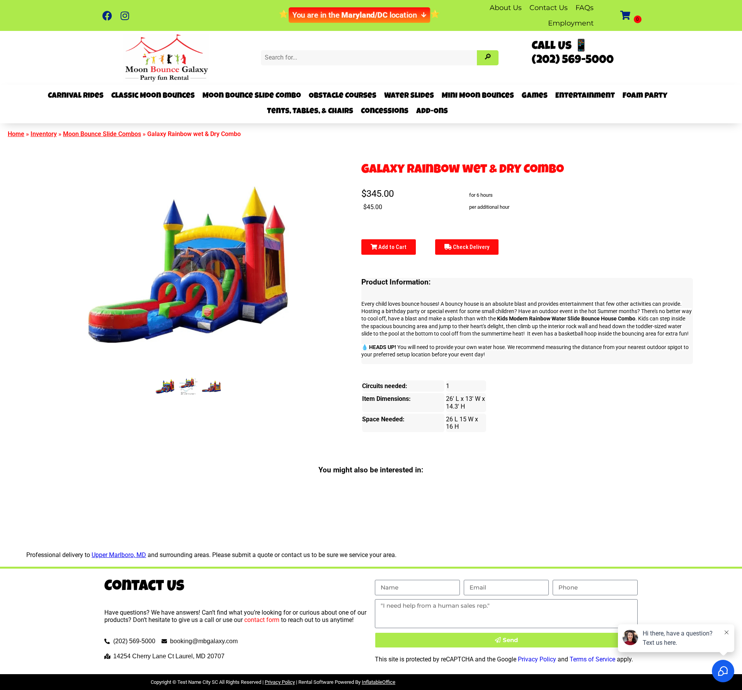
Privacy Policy (537, 659)
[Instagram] (124, 15)
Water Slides (409, 96)
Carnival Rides (76, 96)
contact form (261, 620)
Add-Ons (432, 112)
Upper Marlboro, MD (119, 555)
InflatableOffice (378, 682)
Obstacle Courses (342, 96)
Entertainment (585, 96)
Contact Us (548, 7)
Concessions (384, 112)
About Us (506, 7)
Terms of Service (592, 659)
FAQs (584, 7)
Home (16, 134)
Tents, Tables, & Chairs (310, 112)
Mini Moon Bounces (478, 96)
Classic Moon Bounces (153, 96)
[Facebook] (107, 15)
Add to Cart (392, 247)
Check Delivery (470, 247)
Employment (571, 23)
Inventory (44, 134)
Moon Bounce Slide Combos (102, 134)
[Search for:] (369, 57)
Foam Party (645, 96)
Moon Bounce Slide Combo (252, 96)
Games (535, 96)
